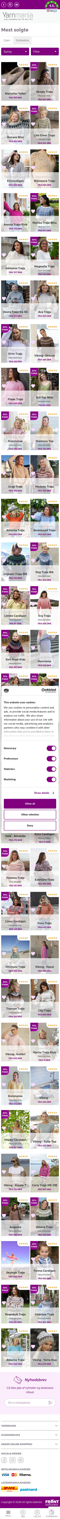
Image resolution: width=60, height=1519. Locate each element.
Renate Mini (15, 137)
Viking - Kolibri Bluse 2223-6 (15, 1054)
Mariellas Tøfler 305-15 (15, 94)
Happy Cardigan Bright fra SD (15, 1140)
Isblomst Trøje (15, 268)
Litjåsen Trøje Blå (15, 574)
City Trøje (44, 1010)
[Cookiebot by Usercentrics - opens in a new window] (42, 690)
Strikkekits (22, 40)
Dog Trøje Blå (45, 572)
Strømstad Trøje (45, 530)
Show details (41, 792)
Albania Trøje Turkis (15, 1360)
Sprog (8, 51)
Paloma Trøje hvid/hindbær (15, 878)
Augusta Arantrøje (15, 1227)
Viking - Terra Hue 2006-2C (44, 1360)
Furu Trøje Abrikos (45, 923)
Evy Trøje (44, 615)
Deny (30, 825)
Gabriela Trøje (44, 1314)
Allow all (30, 803)
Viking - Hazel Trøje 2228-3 (44, 967)
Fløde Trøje (15, 399)
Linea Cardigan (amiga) (15, 921)
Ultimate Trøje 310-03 (15, 967)
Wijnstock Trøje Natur (44, 181)
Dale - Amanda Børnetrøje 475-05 (15, 836)
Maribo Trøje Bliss (44, 222)
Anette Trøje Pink (16, 224)
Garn (7, 40)
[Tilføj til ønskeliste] (4, 80)
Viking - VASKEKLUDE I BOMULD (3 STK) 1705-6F (45, 1098)
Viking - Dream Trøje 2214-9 (44, 356)
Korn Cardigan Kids (44, 834)
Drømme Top (45, 441)
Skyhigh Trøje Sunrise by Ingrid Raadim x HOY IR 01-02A (15, 1273)
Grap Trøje (15, 486)
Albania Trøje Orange (15, 530)
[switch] (51, 758)
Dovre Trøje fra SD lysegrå (15, 312)
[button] (52, 7)
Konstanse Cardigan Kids (15, 441)
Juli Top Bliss (44, 397)
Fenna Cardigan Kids (45, 1271)
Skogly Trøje (44, 91)
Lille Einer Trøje (44, 135)
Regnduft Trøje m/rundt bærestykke (15, 1315)
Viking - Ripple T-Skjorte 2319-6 (15, 1185)
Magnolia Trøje (44, 266)
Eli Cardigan (15, 181)
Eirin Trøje (15, 353)
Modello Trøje (44, 486)
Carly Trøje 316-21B (44, 1185)
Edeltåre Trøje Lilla (44, 880)
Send (50, 1403)
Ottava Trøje (44, 1227)
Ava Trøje (44, 312)
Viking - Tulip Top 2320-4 (44, 1142)
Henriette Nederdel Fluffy (44, 661)
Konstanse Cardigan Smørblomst (15, 1096)
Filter (36, 51)
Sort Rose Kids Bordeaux (15, 660)
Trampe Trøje (15, 1008)
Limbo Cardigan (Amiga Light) (15, 616)
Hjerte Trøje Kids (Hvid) (44, 1052)
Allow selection (30, 814)
